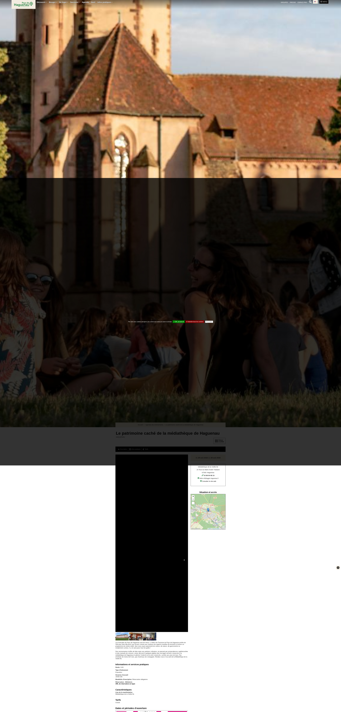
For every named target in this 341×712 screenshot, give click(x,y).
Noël (93, 2)
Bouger (52, 2)
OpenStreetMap (216, 528)
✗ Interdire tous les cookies (194, 321)
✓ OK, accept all (179, 321)
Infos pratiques (105, 2)
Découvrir (41, 2)
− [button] (193, 499)
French (315, 2)
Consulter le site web (209, 481)
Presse (293, 2)
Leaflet (209, 528)
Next (184, 560)
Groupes (284, 2)
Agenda (85, 2)
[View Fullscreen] (193, 503)
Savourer (74, 2)
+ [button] (193, 496)
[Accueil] (24, 4)
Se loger (63, 2)
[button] (324, 2)
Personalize (209, 321)
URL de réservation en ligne (125, 684)
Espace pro (302, 2)
